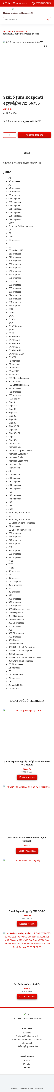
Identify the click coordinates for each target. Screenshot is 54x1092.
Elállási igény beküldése (27, 1046)
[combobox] (24, 19)
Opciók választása (27, 851)
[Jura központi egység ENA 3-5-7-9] (27, 882)
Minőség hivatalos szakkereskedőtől (18, 13)
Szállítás (27, 1033)
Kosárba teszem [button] (26, 777)
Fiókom (26, 1067)
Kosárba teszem (34, 135)
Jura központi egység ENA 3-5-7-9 (27, 911)
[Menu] (49, 11)
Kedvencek (21, 3)
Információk (27, 1043)
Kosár (27, 1060)
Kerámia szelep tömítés (27, 984)
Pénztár (27, 1064)
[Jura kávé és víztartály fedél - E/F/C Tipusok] (27, 809)
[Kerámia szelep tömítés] (27, 955)
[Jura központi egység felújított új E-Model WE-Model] (27, 732)
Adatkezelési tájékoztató (27, 1036)
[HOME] (4, 31)
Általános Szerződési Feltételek (27, 1040)
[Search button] (48, 19)
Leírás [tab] (27, 153)
